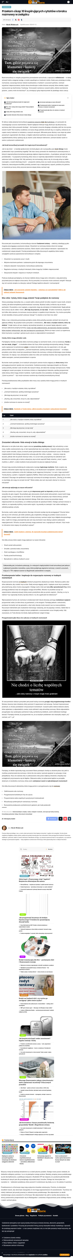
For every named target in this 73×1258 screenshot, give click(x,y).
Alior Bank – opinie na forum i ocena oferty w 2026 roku (35, 1088)
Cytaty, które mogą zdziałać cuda (14, 111)
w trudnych (23, 582)
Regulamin (33, 1215)
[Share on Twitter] (15, 19)
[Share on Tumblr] (21, 19)
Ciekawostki (6, 7)
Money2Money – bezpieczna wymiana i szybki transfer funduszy (37, 884)
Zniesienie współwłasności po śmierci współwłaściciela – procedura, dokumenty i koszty (27, 1159)
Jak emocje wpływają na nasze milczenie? (50, 102)
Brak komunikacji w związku (20, 811)
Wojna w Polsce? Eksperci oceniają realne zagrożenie (34, 1132)
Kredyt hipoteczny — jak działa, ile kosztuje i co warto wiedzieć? (37, 887)
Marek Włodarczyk (12, 24)
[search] (64, 2)
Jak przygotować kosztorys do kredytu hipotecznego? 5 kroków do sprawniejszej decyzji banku (34, 920)
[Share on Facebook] (12, 19)
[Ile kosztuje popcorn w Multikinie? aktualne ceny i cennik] (45, 1148)
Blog (27, 1215)
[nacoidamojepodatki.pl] (36, 2)
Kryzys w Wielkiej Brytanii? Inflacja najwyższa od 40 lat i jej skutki (37, 1134)
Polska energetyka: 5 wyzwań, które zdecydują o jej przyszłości (36, 933)
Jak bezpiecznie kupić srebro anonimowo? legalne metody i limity (34, 1040)
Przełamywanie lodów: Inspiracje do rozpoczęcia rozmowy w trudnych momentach (51, 106)
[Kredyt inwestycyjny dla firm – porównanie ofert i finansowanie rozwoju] (36, 946)
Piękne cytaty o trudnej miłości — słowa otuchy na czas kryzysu (37, 972)
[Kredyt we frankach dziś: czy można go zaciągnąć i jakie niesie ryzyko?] (36, 985)
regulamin (32, 1255)
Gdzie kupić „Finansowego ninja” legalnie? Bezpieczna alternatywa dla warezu (34, 880)
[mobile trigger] (3, 2)
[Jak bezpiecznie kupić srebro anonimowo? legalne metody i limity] (36, 1025)
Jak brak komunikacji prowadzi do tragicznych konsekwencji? (16, 102)
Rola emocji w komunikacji (25, 814)
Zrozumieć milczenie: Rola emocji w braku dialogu (18, 115)
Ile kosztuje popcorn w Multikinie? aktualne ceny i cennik (45, 1158)
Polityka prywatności (45, 1215)
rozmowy (57, 786)
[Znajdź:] (34, 849)
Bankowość (24, 995)
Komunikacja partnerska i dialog (10, 814)
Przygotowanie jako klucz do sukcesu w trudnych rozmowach (51, 111)
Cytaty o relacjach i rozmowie (34, 811)
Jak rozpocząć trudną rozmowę (51, 811)
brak (56, 149)
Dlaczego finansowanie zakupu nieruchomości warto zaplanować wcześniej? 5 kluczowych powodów (36, 1082)
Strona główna (19, 1215)
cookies (45, 1255)
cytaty (26, 347)
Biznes (22, 956)
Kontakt (55, 1215)
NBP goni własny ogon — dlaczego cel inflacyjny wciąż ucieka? (36, 1008)
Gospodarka (24, 1119)
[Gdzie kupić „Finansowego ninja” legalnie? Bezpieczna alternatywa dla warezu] (36, 866)
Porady (23, 914)
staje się (44, 122)
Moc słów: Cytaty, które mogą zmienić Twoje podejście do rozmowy (19, 107)
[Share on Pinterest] (18, 19)
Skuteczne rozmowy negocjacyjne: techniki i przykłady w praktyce (37, 965)
